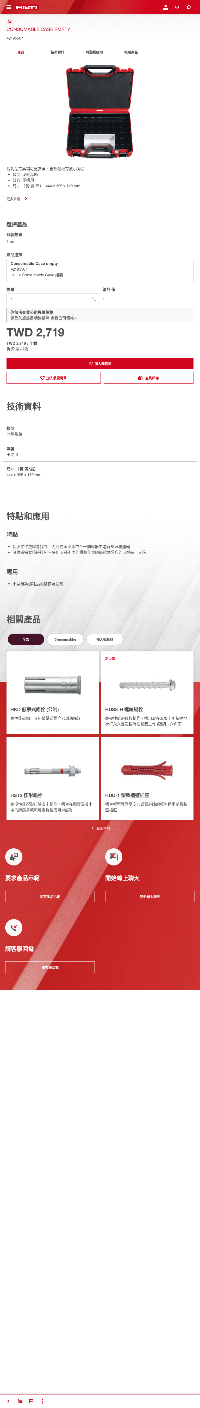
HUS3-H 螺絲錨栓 (124, 709)
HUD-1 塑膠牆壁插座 (127, 795)
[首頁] (27, 7)
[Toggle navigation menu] (9, 7)
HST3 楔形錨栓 (26, 795)
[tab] (21, 52)
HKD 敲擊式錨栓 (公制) (34, 709)
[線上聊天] (31, 1401)
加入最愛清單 (56, 378)
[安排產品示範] (20, 1401)
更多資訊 (13, 199)
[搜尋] (188, 7)
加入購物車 (103, 363)
